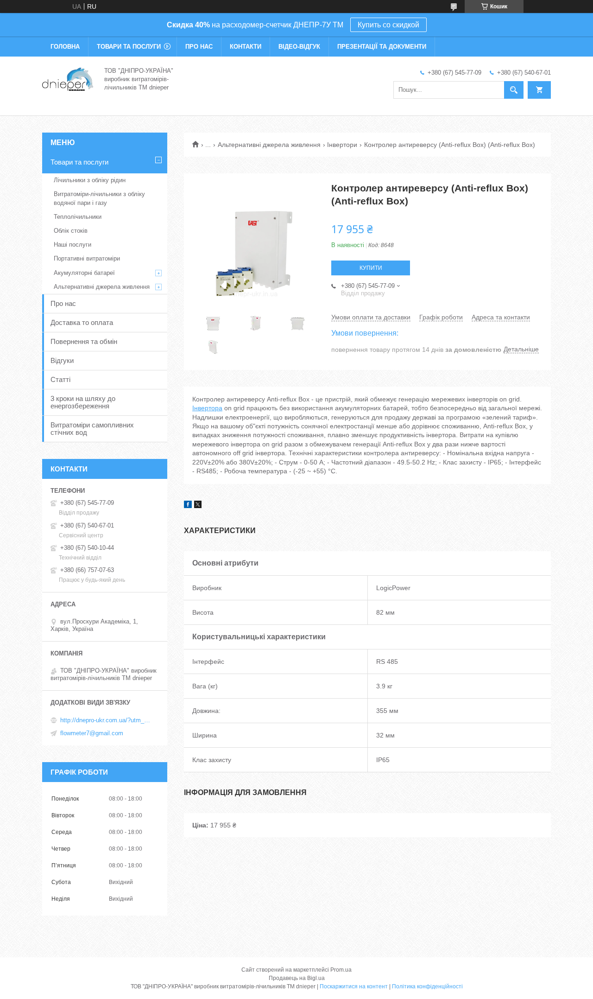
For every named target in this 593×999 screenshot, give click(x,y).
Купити (371, 268)
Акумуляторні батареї (84, 272)
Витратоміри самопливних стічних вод (92, 428)
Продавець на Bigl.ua (297, 978)
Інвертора (207, 408)
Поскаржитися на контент (354, 986)
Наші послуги (72, 244)
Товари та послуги (129, 46)
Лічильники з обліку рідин (90, 180)
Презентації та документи (381, 46)
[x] (198, 505)
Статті (60, 379)
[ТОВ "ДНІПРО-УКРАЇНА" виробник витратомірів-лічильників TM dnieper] (67, 78)
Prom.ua (341, 970)
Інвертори (342, 144)
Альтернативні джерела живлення (269, 144)
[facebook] (188, 505)
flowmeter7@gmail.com (91, 733)
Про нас (199, 46)
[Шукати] (514, 90)
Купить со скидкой (388, 25)
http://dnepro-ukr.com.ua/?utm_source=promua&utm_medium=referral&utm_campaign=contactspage (106, 720)
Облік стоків (71, 230)
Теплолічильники (77, 216)
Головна (65, 46)
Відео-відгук (299, 46)
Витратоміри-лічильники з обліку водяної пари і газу (99, 198)
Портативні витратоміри (87, 258)
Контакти (245, 46)
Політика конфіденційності (427, 986)
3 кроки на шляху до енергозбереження (82, 402)
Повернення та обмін (83, 341)
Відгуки (62, 360)
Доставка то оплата (81, 322)
